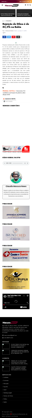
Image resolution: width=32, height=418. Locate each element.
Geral (4, 390)
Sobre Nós (4, 1)
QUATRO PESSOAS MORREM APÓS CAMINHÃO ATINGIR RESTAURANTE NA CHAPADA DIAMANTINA (18, 369)
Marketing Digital (7, 393)
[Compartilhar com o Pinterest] (14, 37)
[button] (4, 1)
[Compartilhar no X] (9, 37)
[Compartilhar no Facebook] (4, 37)
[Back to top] (28, 414)
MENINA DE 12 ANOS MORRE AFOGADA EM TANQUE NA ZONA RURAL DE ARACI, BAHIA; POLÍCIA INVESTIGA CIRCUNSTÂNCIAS (19, 363)
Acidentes (5, 377)
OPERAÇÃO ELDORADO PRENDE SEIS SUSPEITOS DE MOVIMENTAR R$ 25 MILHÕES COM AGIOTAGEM (24, 16)
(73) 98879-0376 (8, 338)
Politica (5, 399)
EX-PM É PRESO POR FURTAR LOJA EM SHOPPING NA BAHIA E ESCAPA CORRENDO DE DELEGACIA (8, 16)
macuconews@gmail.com (10, 335)
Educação (6, 383)
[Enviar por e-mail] (18, 37)
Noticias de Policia (8, 396)
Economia (5, 380)
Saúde (5, 402)
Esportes (5, 387)
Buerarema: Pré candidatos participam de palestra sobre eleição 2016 (14, 92)
